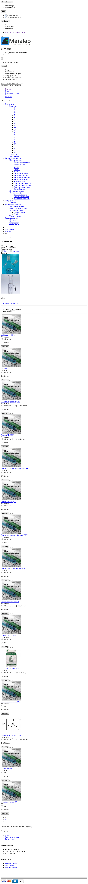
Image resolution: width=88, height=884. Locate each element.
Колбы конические (20, 175)
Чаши (16, 172)
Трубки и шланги (20, 212)
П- (15, 133)
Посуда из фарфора (16, 193)
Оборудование (10, 201)
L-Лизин (4, 368)
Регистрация (9, 6)
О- (15, 131)
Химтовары (9, 104)
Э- (14, 150)
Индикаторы (14, 156)
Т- (14, 139)
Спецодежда (14, 224)
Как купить (9, 95)
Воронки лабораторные (22, 183)
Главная (8, 89)
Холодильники (19, 181)
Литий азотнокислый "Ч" (10, 702)
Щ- (15, 148)
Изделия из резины (16, 210)
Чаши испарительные (22, 199)
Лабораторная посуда (13, 158)
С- (14, 137)
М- (15, 127)
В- (14, 112)
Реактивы (13, 106)
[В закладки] (12, 380)
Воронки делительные (22, 187)
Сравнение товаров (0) (9, 303)
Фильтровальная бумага (18, 208)
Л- (14, 125)
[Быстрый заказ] (10, 380)
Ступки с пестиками (21, 197)
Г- (14, 114)
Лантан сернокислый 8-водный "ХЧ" (14, 535)
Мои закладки (10, 865)
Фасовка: (5, 337)
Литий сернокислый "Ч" (10, 802)
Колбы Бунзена (19, 189)
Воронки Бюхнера (20, 195)
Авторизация (10, 8)
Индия (5, 251)
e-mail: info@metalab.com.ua (15, 32)
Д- (14, 116)
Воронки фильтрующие (22, 185)
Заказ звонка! (16, 53)
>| (5, 823)
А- (15, 108)
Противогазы (14, 222)
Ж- (15, 118)
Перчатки (13, 220)
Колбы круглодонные (22, 177)
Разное (16, 168)
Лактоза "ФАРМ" (7, 435)
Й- (15, 121)
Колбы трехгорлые (20, 179)
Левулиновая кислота (9, 635)
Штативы (12, 202)
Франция (15, 251)
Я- (14, 152)
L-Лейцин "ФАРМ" (8, 335)
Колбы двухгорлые (21, 173)
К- (14, 123)
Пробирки (17, 166)
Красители (13, 154)
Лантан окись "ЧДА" (8, 502)
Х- (15, 145)
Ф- (15, 143)
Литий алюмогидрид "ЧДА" (11, 735)
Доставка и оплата (12, 93)
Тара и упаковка (15, 216)
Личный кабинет (11, 863)
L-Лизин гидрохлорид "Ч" (10, 402)
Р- (14, 135)
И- (15, 119)
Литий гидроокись (8, 768)
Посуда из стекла (15, 160)
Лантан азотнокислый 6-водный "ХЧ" (15, 468)
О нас (7, 91)
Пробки (16, 214)
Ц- (15, 146)
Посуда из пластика (16, 191)
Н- (15, 129)
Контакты (8, 97)
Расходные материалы (13, 204)
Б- (14, 110)
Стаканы (17, 170)
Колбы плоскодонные (22, 162)
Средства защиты (11, 218)
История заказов (11, 867)
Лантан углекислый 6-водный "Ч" (13, 568)
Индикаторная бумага (17, 206)
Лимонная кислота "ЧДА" (10, 668)
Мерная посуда (19, 164)
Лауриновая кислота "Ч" (10, 602)
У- (14, 141)
